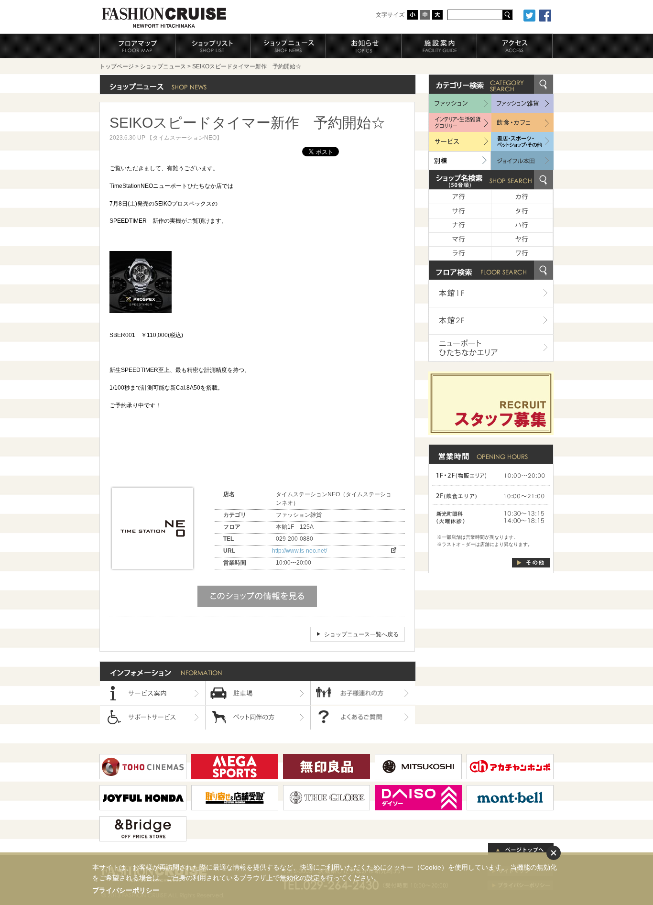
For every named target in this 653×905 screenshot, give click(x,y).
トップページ (116, 66)
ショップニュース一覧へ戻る (361, 634)
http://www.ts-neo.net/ (299, 550)
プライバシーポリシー (125, 890)
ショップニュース (163, 66)
